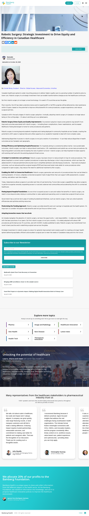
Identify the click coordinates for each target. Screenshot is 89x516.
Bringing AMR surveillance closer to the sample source (21, 282)
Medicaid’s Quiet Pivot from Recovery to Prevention (20, 272)
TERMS (80, 513)
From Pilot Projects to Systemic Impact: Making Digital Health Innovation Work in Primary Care (34, 291)
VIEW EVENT (78, 49)
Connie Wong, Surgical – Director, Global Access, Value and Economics (27, 88)
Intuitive (54, 88)
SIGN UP (69, 3)
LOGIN (77, 3)
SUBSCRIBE (44, 257)
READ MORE (7, 378)
